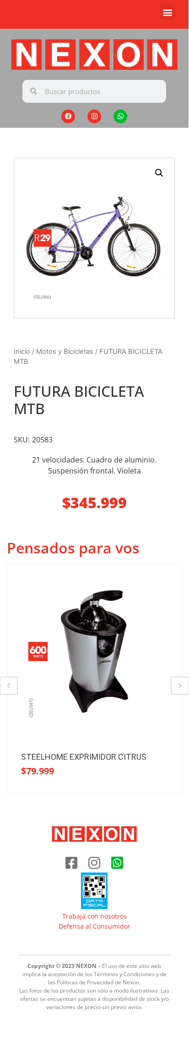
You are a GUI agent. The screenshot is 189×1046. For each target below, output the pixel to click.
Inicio (22, 351)
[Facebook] (68, 116)
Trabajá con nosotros (94, 916)
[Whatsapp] (120, 116)
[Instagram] (94, 116)
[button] (167, 12)
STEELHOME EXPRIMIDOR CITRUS (83, 757)
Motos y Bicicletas (64, 351)
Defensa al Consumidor (94, 926)
